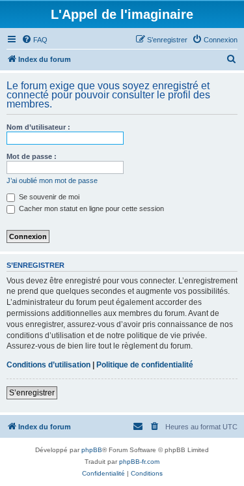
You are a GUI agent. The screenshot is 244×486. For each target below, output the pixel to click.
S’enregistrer (32, 392)
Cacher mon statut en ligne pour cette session (90, 208)
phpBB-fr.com (139, 461)
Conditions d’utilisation (48, 364)
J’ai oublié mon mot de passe (52, 180)
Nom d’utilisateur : (38, 127)
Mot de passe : (32, 156)
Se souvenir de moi (48, 197)
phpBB (91, 449)
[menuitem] (34, 40)
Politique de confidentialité (144, 364)
